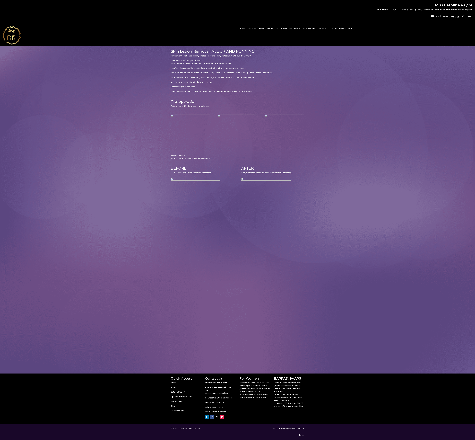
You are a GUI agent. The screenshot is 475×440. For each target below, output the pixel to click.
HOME (242, 28)
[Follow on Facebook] (212, 417)
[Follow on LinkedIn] (207, 417)
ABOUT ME (252, 28)
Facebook (219, 402)
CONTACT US (344, 28)
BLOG (334, 28)
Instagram (222, 412)
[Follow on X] (217, 417)
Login (301, 435)
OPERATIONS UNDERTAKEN (287, 28)
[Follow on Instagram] (222, 417)
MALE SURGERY (309, 28)
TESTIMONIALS (323, 28)
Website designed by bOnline (290, 428)
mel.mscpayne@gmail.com (217, 393)
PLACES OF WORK (266, 28)
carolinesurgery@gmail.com (452, 16)
